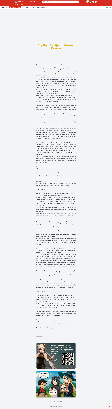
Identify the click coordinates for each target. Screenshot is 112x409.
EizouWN (22, 4)
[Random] (93, 2)
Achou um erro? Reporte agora (56, 401)
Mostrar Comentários (57, 406)
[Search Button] (78, 2)
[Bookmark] (101, 7)
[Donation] (90, 2)
